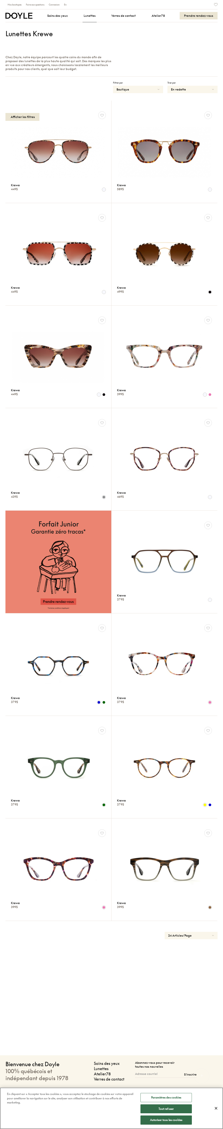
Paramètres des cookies (166, 1097)
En (65, 4)
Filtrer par (118, 82)
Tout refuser (166, 1108)
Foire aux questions (35, 4)
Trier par (171, 82)
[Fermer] (216, 1108)
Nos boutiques (15, 4)
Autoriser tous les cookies (166, 1120)
